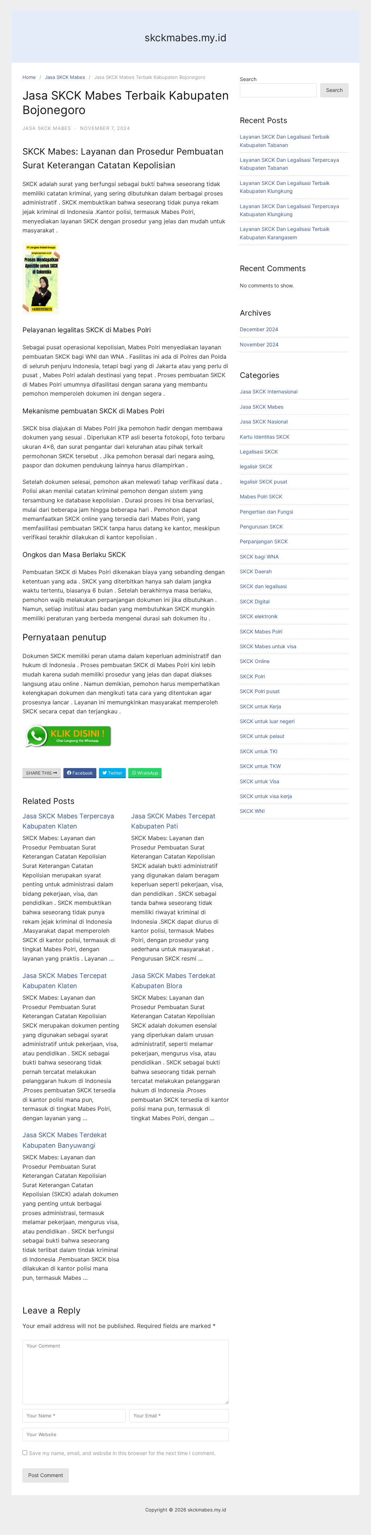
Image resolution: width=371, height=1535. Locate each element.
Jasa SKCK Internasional (268, 391)
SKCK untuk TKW (260, 766)
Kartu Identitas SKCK (264, 437)
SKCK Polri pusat (260, 691)
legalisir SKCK (256, 466)
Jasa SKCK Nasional (264, 421)
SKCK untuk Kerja (260, 706)
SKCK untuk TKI (259, 751)
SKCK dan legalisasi (263, 586)
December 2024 (259, 329)
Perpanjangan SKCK (264, 541)
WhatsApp (147, 773)
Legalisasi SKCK (259, 451)
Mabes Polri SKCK (261, 496)
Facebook (82, 773)
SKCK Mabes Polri (261, 631)
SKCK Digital (255, 601)
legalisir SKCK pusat (263, 481)
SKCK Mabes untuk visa (268, 646)
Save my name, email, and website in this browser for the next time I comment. (122, 1453)
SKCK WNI (252, 811)
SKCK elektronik (259, 616)
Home (29, 77)
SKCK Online (255, 661)
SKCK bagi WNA (259, 556)
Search (248, 79)
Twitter (114, 773)
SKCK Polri (252, 676)
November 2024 (259, 344)
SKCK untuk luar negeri (267, 721)
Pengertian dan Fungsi (266, 512)
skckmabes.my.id (185, 37)
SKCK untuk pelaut (262, 736)
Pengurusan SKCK (261, 526)
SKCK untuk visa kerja (266, 796)
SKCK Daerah (256, 571)
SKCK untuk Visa (259, 781)
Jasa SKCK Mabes (65, 77)
